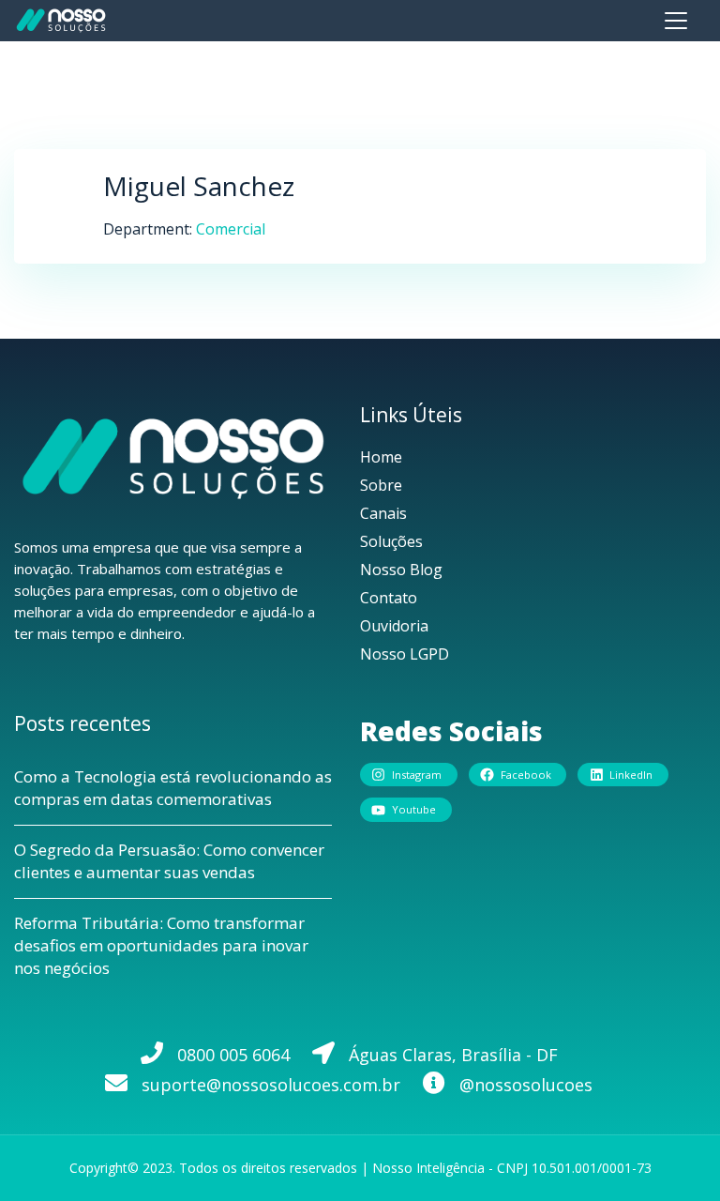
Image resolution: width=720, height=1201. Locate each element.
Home (381, 457)
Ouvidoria (394, 626)
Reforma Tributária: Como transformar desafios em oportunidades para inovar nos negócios (161, 945)
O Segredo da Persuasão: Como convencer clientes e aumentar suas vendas (169, 861)
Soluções (391, 541)
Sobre (381, 485)
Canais (383, 513)
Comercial (230, 229)
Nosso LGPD (404, 654)
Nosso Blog (401, 569)
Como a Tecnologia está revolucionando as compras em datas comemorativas (173, 788)
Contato (388, 597)
